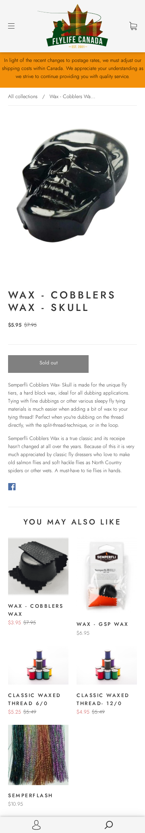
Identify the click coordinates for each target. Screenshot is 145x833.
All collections (22, 96)
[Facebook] (12, 487)
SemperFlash (30, 795)
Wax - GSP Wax (103, 624)
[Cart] (133, 26)
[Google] (28, 487)
